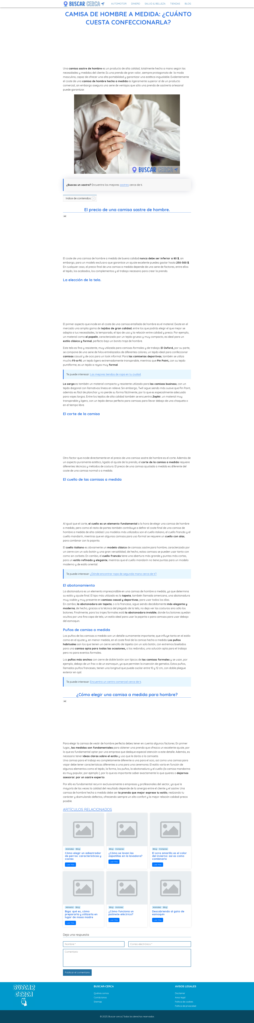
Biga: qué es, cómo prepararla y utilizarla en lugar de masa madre (81, 914)
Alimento (69, 907)
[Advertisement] (127, 46)
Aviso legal (180, 997)
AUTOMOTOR (118, 3)
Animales (70, 849)
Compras (119, 849)
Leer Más (70, 864)
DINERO (135, 3)
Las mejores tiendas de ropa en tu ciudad (115, 374)
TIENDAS (175, 3)
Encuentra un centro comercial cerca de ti (115, 681)
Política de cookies (184, 1001)
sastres (124, 184)
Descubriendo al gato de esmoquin (168, 913)
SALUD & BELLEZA (155, 3)
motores (119, 907)
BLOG (188, 3)
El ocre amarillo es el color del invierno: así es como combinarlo (169, 856)
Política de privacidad (185, 1006)
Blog (78, 849)
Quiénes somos (101, 993)
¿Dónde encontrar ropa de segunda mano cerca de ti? (123, 574)
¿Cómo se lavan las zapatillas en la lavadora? (125, 854)
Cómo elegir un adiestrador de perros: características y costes (83, 856)
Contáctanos (100, 997)
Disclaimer (180, 993)
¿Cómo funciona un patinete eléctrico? (121, 913)
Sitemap (98, 1001)
